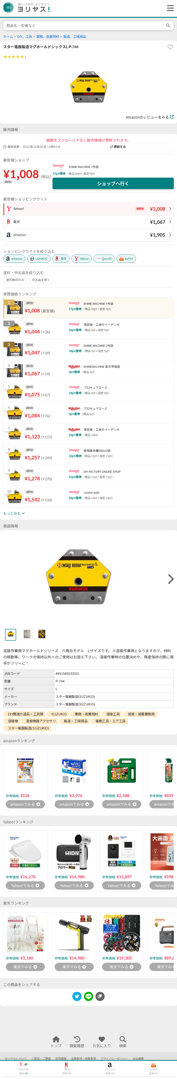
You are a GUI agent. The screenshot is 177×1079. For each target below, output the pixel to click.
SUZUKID (59, 714)
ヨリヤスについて (16, 1058)
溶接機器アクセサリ (41, 721)
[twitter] (77, 997)
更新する (120, 147)
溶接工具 (113, 714)
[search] (168, 25)
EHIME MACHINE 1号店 (84, 167)
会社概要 (138, 1058)
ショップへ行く (113, 183)
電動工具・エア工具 (110, 721)
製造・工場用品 (75, 721)
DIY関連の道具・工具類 (25, 714)
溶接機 (13, 721)
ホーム (8, 37)
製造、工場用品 (74, 37)
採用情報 (60, 1058)
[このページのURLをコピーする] (100, 996)
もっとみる (12, 513)
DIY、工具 (24, 37)
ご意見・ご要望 (41, 1058)
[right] (170, 579)
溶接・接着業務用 (141, 714)
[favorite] (170, 47)
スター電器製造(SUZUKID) (28, 728)
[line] (88, 997)
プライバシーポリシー (114, 1058)
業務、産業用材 (47, 37)
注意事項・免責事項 (83, 1058)
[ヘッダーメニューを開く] (169, 8)
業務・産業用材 (86, 714)
